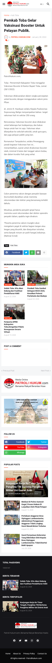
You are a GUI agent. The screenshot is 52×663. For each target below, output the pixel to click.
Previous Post (8, 371)
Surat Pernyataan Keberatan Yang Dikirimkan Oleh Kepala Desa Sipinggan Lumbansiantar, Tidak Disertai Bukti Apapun (34, 540)
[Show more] (44, 252)
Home (6, 15)
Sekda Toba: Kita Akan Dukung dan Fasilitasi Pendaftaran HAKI (13, 290)
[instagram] (32, 640)
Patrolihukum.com (34, 658)
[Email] (38, 252)
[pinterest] (37, 640)
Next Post (45, 371)
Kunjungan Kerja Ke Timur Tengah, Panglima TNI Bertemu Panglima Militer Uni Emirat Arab (34, 605)
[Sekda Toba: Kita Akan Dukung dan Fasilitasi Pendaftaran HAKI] (10, 585)
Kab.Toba (15, 15)
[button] (3, 4)
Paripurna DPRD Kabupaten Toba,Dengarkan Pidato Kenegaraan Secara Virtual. (14, 327)
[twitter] (20, 640)
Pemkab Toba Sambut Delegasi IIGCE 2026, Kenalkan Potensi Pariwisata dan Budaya (37, 292)
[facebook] (14, 640)
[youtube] (26, 640)
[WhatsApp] (32, 252)
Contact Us (42, 654)
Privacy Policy (29, 654)
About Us (17, 654)
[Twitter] (26, 252)
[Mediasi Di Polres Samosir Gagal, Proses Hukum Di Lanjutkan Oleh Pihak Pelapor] (12, 506)
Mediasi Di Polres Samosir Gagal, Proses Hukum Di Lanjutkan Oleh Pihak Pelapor (34, 504)
